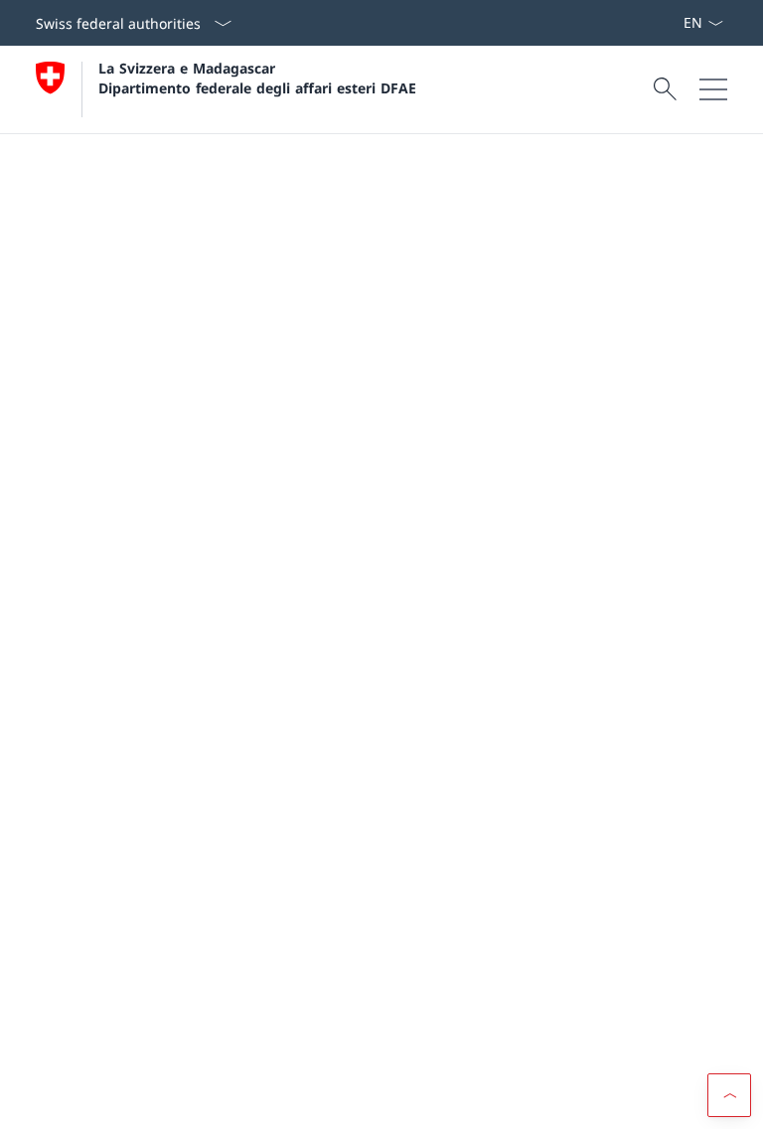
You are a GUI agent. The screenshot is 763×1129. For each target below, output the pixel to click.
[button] (729, 1095)
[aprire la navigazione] (713, 89)
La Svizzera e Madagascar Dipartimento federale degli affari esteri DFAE (257, 77)
